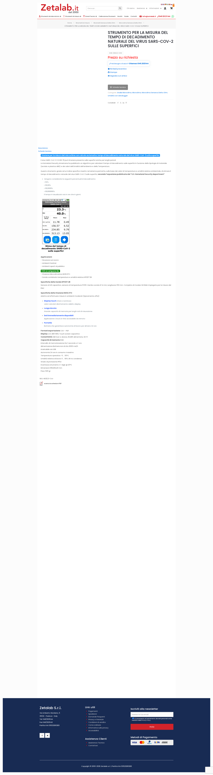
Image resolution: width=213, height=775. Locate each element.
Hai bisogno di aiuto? (130, 63)
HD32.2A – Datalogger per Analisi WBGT (106, 588)
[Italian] (168, 4)
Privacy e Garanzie (96, 719)
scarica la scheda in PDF (52, 383)
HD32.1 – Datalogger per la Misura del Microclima (106, 519)
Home (69, 23)
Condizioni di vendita (97, 722)
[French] (164, 4)
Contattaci (93, 745)
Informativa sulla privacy (98, 728)
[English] (162, 4)
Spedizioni (92, 714)
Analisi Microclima (124, 92)
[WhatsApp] (172, 16)
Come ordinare (94, 725)
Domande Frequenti (96, 717)
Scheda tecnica (119, 87)
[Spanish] (174, 4)
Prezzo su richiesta (123, 57)
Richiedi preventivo (118, 69)
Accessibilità (93, 730)
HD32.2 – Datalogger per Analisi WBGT (106, 553)
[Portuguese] (170, 4)
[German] (166, 4)
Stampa (113, 72)
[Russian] (172, 4)
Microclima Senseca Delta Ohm (130, 23)
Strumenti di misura (83, 23)
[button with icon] (42, 735)
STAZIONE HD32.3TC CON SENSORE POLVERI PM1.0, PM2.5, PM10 (106, 487)
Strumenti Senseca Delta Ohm (104, 23)
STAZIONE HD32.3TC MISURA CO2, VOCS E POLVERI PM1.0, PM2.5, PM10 (106, 422)
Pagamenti (93, 711)
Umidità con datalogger (118, 95)
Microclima (136, 92)
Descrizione (43, 148)
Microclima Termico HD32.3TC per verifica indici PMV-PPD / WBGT (106, 656)
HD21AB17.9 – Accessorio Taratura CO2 (106, 689)
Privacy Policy (146, 720)
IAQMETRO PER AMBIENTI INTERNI (106, 454)
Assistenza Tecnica (96, 743)
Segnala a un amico (118, 76)
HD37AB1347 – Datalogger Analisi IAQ (106, 622)
